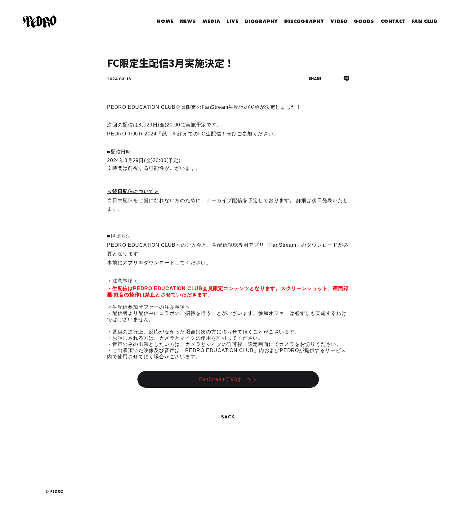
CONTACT (393, 21)
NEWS (188, 21)
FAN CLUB (424, 21)
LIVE (233, 21)
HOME (165, 21)
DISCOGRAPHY (304, 21)
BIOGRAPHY (261, 21)
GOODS (364, 21)
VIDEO (339, 21)
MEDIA (211, 21)
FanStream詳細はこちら (228, 379)
